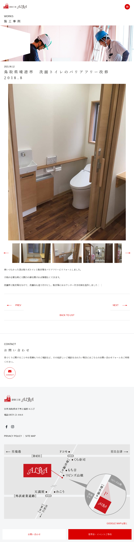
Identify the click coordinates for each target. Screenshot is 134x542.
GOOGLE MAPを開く (117, 523)
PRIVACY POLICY (13, 436)
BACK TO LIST (67, 315)
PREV (18, 305)
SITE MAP (30, 436)
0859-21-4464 (16, 414)
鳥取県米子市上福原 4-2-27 (22, 408)
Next (132, 162)
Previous (1, 162)
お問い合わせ (34, 534)
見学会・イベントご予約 (100, 534)
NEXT (115, 305)
